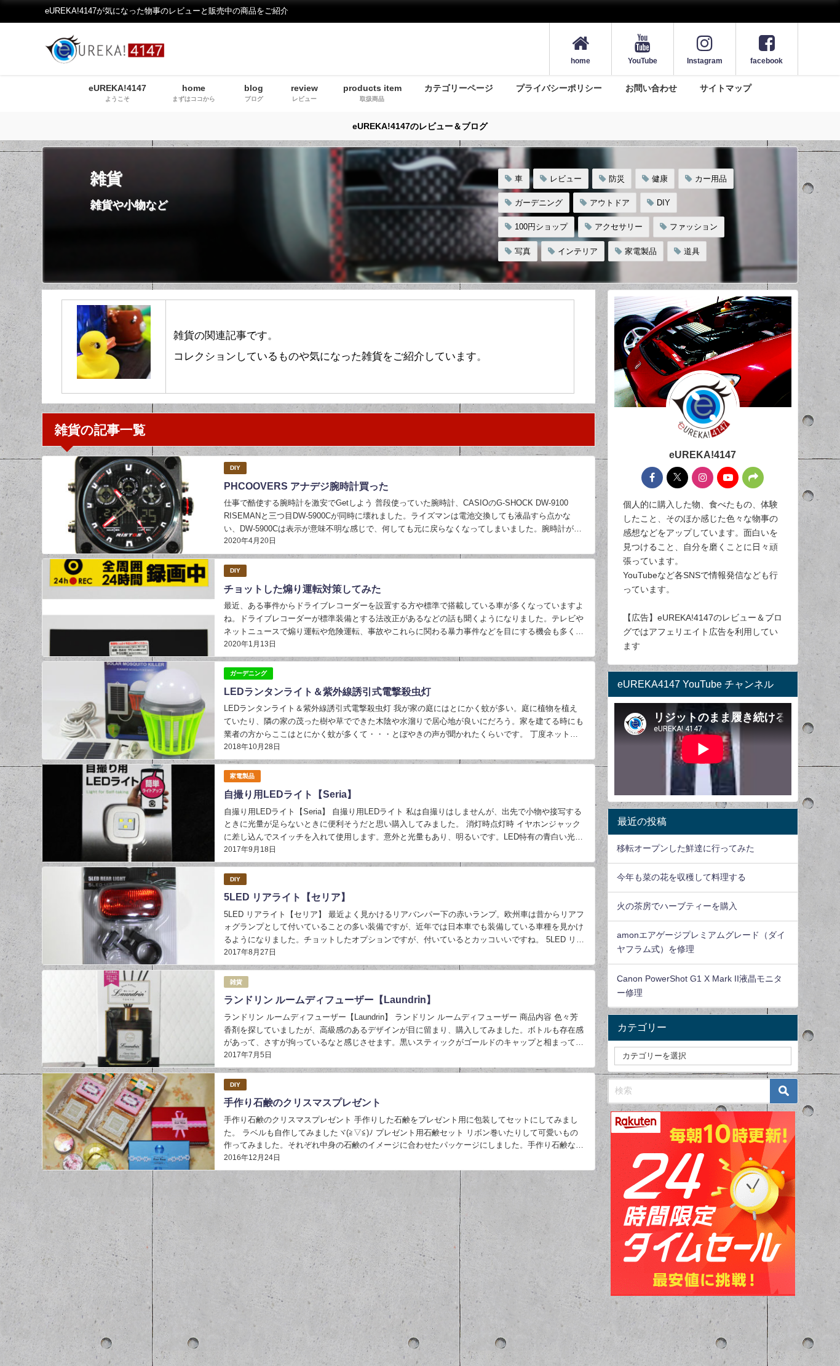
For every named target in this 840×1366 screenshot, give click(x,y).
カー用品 (711, 178)
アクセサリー (619, 226)
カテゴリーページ (458, 88)
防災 (617, 178)
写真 (523, 251)
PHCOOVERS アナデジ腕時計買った (306, 486)
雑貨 (236, 982)
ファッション (694, 226)
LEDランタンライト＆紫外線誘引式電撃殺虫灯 (327, 691)
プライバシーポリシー (559, 88)
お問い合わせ (651, 88)
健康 (660, 178)
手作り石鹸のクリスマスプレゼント (302, 1102)
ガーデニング (539, 202)
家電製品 (641, 251)
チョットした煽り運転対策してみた (302, 589)
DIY (663, 202)
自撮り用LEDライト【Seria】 (290, 794)
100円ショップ (541, 226)
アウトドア (610, 202)
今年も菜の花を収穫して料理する (681, 877)
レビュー (566, 178)
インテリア (578, 251)
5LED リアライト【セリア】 (287, 897)
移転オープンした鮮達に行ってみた (686, 848)
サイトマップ (725, 88)
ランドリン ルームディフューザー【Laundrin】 (330, 1000)
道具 (692, 251)
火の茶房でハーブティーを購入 (677, 906)
